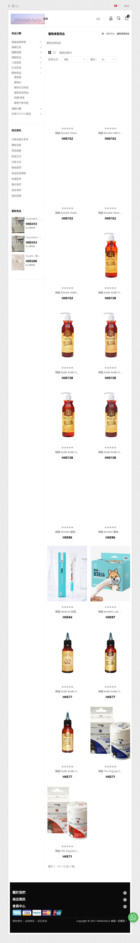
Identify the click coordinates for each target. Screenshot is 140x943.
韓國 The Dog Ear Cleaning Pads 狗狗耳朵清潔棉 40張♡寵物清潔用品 (67, 850)
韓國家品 (16, 57)
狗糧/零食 (19, 97)
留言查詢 (16, 190)
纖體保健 (16, 52)
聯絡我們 (16, 167)
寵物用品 (16, 72)
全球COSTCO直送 (21, 113)
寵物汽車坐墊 (21, 102)
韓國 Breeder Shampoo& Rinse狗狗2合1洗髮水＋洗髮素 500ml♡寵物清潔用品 (67, 212)
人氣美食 (16, 62)
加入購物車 (30, 228)
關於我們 (16, 184)
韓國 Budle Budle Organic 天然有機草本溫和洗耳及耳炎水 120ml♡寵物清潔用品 (67, 691)
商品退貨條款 (19, 173)
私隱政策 (16, 178)
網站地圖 (16, 195)
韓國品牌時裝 (19, 42)
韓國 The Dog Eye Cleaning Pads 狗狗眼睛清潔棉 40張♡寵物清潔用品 (110, 771)
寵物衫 (17, 82)
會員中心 (110, 18)
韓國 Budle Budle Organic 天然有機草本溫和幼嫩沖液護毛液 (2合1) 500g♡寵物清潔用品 (67, 452)
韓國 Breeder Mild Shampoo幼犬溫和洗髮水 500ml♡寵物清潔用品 (110, 133)
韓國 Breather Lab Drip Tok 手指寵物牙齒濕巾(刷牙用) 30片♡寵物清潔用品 (110, 611)
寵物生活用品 (21, 87)
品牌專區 (29, 921)
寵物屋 (17, 77)
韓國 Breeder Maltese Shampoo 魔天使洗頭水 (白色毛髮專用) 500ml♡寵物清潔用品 (67, 292)
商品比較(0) (65, 52)
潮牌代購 (16, 108)
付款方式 (16, 161)
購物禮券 (17, 921)
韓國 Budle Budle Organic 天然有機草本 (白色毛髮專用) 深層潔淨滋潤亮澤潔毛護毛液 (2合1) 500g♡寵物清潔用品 (110, 452)
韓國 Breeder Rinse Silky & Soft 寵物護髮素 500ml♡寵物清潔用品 (110, 212)
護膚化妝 (16, 47)
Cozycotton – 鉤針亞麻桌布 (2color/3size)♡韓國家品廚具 (33, 218)
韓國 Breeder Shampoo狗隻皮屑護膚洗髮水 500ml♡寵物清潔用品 (67, 133)
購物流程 (16, 145)
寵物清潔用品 (21, 92)
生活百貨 (16, 67)
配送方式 (16, 156)
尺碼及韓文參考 (20, 139)
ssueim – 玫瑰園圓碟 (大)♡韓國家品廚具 (33, 255)
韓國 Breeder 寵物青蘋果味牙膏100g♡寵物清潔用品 (67, 531)
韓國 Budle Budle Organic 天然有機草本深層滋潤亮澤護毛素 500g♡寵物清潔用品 (67, 372)
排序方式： (54, 59)
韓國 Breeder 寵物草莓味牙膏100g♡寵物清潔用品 (110, 531)
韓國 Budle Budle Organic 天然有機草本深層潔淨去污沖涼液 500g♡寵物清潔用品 (110, 292)
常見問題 (16, 150)
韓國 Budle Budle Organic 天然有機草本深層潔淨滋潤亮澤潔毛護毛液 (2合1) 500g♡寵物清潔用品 (110, 372)
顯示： (94, 59)
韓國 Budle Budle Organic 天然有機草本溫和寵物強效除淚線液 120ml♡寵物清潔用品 (110, 691)
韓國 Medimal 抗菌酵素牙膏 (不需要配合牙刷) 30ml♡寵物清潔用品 (67, 611)
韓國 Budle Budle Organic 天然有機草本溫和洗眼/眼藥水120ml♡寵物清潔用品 (67, 771)
